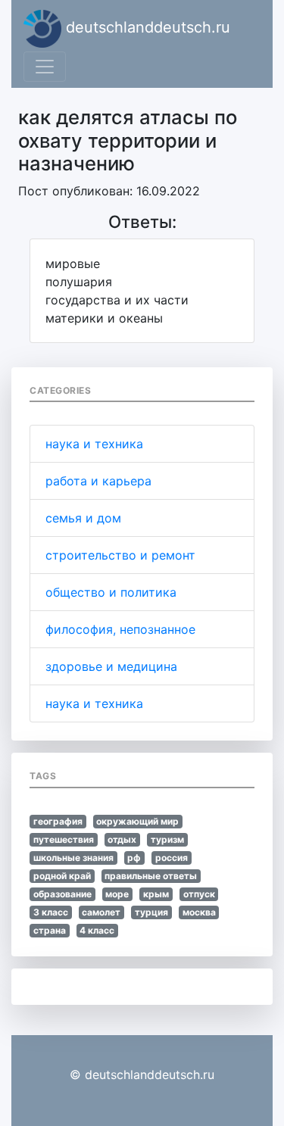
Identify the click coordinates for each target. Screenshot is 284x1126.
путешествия (63, 839)
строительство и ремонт (120, 555)
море (117, 894)
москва (199, 912)
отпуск (199, 894)
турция (151, 912)
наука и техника (94, 443)
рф (134, 857)
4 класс (97, 930)
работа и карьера (98, 480)
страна (49, 930)
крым (156, 894)
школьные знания (73, 857)
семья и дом (83, 518)
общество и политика (110, 592)
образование (62, 894)
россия (171, 857)
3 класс (50, 912)
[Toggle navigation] (44, 66)
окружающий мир (137, 821)
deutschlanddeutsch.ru (145, 27)
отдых (122, 839)
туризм (167, 839)
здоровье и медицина (111, 666)
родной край (62, 875)
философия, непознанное (120, 629)
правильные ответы (151, 875)
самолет (101, 912)
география (58, 821)
